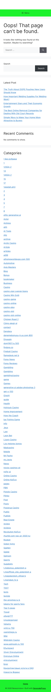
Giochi (7, 395)
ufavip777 (8, 616)
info (5, 423)
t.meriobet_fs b (11, 580)
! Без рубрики (10, 159)
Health (7, 403)
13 (5, 171)
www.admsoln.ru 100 (14, 644)
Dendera (8, 331)
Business (8, 283)
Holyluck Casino (11, 407)
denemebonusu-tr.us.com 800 (18, 335)
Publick (7, 516)
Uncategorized (11, 620)
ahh (5, 227)
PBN (6, 488)
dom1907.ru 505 (11, 343)
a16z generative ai (12, 215)
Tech (6, 584)
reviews (7, 528)
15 (5, 179)
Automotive (9, 263)
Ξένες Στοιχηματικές (13, 652)
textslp (7, 596)
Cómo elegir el (10, 323)
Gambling (8, 371)
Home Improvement (13, 411)
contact (7, 327)
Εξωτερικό (9, 648)
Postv (6, 504)
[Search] (43, 50)
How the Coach (11, 415)
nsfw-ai (7, 472)
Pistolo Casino (10, 492)
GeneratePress (39, 688)
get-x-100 (8, 391)
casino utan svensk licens (16, 291)
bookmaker (9, 279)
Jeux (6, 427)
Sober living (9, 544)
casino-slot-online (12, 315)
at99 (6, 255)
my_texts (8, 460)
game (6, 379)
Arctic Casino (10, 243)
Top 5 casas (9, 608)
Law (6, 431)
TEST (6, 588)
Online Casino (10, 476)
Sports (7, 560)
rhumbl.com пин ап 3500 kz (17, 536)
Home (25, 684)
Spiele (6, 552)
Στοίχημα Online (11, 656)
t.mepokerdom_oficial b (15, 576)
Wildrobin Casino (12, 640)
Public (6, 512)
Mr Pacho (8, 455)
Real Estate (9, 520)
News (6, 464)
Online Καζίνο (10, 480)
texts (6, 592)
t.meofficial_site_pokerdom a (17, 572)
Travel (6, 612)
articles (7, 251)
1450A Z (8, 175)
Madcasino (9, 447)
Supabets (8, 564)
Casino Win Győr (11, 295)
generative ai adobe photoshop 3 (19, 387)
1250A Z (8, 167)
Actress (7, 223)
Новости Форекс (12, 672)
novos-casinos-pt (12, 468)
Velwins (7, 624)
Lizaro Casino (10, 439)
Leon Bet (8, 435)
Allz (5, 235)
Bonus (6, 275)
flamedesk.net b (11, 355)
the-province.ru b (12, 600)
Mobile (7, 451)
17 (5, 183)
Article (7, 247)
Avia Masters (10, 267)
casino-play (9, 307)
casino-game (10, 299)
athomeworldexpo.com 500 (17, 259)
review (7, 524)
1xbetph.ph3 (9, 187)
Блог (6, 664)
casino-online (10, 303)
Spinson (7, 556)
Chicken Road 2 (11, 319)
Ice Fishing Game (12, 419)
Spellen (7, 548)
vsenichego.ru (10, 632)
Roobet (7, 540)
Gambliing (8, 367)
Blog (6, 271)
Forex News (9, 359)
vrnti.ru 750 (9, 628)
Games (7, 383)
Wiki (5, 636)
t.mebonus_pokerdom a (15, 568)
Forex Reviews (10, 363)
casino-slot (9, 311)
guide (6, 399)
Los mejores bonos (13, 443)
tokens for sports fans (14, 604)
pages (6, 484)
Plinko (6, 496)
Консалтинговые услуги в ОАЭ (18, 668)
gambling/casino (11, 375)
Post (6, 500)
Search (7, 64)
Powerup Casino (11, 508)
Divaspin (8, 339)
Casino (7, 287)
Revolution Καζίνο (12, 532)
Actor (6, 219)
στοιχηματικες (11, 660)
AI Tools (7, 231)
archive (7, 239)
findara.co (8, 347)
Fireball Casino (11, 351)
